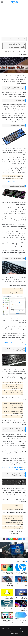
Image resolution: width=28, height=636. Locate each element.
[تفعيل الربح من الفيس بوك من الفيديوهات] (21, 592)
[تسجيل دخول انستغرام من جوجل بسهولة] (21, 603)
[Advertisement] (14, 20)
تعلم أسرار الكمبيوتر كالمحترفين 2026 (14, 551)
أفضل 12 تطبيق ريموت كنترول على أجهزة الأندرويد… (8, 585)
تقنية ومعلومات (14, 38)
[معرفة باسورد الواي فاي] (7, 603)
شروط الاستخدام (8, 631)
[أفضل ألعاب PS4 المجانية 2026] (21, 579)
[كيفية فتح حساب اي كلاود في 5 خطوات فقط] (21, 615)
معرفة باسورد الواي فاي (8, 608)
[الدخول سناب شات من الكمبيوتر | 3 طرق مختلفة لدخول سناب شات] (7, 592)
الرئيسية (21, 38)
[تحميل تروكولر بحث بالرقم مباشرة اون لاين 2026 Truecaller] (21, 567)
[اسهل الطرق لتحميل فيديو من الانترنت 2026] (7, 615)
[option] (14, 550)
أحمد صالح (24, 54)
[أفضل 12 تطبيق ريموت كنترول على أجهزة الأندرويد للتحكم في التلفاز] (7, 579)
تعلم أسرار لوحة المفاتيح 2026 (14, 181)
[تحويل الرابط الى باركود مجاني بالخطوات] (7, 567)
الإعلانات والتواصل (14, 633)
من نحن (21, 631)
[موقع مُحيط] (14, 2)
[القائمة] (2, 2)
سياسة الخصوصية (15, 631)
